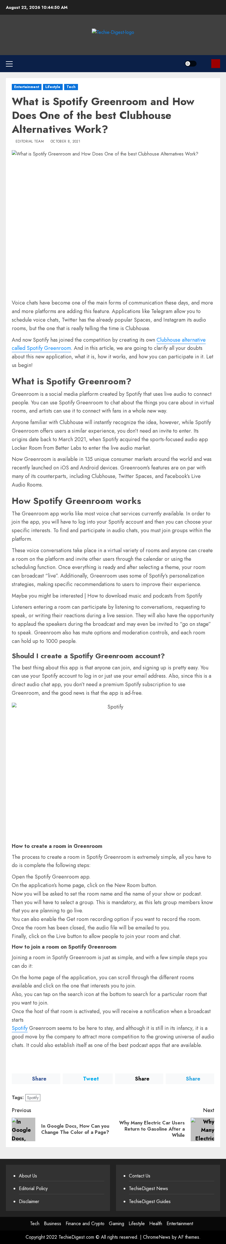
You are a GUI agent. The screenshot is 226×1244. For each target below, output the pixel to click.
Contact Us (139, 1175)
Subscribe (215, 63)
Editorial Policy (33, 1188)
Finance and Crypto (85, 1223)
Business (52, 1223)
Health (155, 1223)
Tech (71, 87)
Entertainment (26, 87)
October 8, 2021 (65, 141)
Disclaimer (29, 1201)
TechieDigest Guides (150, 1201)
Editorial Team (30, 141)
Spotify (20, 1028)
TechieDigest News (148, 1188)
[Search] (204, 64)
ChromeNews (156, 1237)
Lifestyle (52, 87)
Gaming (116, 1223)
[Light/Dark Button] (191, 64)
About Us (28, 1175)
